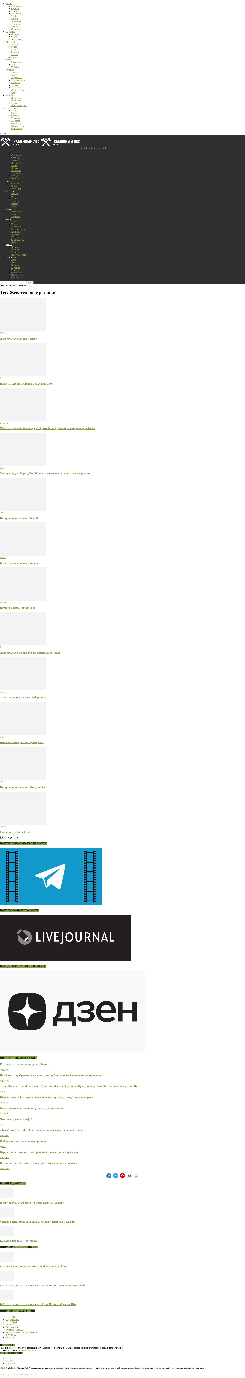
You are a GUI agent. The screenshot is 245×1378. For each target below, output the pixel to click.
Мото (14, 113)
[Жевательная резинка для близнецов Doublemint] (23, 644)
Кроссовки (11, 42)
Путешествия (17, 126)
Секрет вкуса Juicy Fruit (15, 832)
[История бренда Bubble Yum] (23, 600)
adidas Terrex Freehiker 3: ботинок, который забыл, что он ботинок (41, 1130)
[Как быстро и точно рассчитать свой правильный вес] (7, 1261)
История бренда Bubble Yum (17, 607)
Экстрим (15, 29)
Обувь (14, 36)
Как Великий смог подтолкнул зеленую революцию (32, 1108)
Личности (16, 98)
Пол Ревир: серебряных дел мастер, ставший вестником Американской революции (51, 1075)
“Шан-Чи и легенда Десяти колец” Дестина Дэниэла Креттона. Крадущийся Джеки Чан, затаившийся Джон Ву (68, 1086)
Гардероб (10, 31)
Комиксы (15, 82)
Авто (13, 110)
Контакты (10, 1363)
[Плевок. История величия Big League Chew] (23, 375)
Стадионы (16, 6)
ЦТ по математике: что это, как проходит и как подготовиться (38, 1163)
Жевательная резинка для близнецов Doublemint (30, 652)
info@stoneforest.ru (27, 1350)
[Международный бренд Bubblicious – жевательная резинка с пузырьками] (23, 465)
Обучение (4, 1168)
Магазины (16, 62)
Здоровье (15, 121)
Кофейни (15, 67)
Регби (14, 16)
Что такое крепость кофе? (16, 1119)
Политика (16, 100)
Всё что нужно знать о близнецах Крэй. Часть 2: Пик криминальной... (43, 1285)
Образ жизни (12, 108)
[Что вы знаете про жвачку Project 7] (23, 734)
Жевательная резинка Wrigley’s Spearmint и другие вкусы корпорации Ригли (47, 428)
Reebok (14, 54)
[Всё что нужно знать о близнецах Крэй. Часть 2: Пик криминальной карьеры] (7, 1280)
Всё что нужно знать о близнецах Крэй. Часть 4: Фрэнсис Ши (38, 1304)
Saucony (15, 52)
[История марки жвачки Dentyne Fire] (23, 779)
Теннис (14, 11)
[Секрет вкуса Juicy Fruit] (23, 824)
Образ (3, 333)
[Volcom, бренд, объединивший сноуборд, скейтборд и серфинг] (7, 1216)
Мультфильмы (18, 80)
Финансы (4, 1102)
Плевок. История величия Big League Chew (26, 383)
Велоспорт (16, 13)
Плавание (16, 21)
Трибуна (15, 26)
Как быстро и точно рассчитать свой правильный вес (33, 1266)
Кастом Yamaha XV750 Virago (18, 1240)
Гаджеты (15, 118)
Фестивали (16, 123)
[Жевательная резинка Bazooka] (23, 555)
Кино (14, 75)
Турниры (15, 24)
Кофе (13, 93)
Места (9, 59)
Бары (13, 64)
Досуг (3, 1146)
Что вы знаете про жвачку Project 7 (22, 742)
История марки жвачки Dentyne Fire (22, 787)
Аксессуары (17, 39)
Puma (13, 57)
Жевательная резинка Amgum (18, 338)
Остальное (16, 128)
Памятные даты (19, 105)
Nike (13, 49)
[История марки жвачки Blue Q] (23, 510)
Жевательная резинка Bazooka (19, 563)
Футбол (15, 8)
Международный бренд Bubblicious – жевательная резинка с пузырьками (45, 473)
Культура (10, 70)
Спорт (9, 3)
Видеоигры (16, 77)
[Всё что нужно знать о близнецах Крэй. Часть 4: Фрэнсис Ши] (7, 1299)
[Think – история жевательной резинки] (23, 689)
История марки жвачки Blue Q (19, 518)
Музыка (15, 85)
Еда (2, 378)
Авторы (9, 1360)
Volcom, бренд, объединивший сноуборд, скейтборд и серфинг (38, 1221)
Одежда (15, 34)
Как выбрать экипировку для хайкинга (24, 1064)
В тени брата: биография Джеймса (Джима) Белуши (32, 1202)
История (10, 95)
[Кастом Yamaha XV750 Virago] (7, 1235)
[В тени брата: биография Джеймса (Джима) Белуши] (7, 1197)
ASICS (14, 44)
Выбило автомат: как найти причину (23, 1141)
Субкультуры (17, 90)
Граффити (16, 87)
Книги (14, 72)
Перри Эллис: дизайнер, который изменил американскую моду (39, 1152)
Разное (3, 826)
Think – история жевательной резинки (23, 697)
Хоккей (15, 19)
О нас (8, 1358)
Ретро (14, 103)
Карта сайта (5, 1374)
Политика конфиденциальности (24, 1374)
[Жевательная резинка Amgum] (23, 331)
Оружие (15, 116)
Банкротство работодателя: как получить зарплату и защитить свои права (46, 1097)
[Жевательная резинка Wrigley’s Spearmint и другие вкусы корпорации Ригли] (23, 420)
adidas (14, 47)
